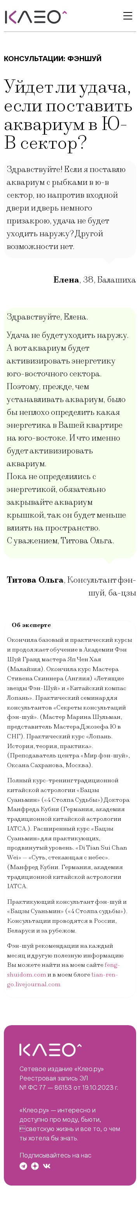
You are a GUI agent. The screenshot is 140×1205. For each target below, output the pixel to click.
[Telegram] (23, 1166)
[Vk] (47, 1166)
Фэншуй (84, 58)
